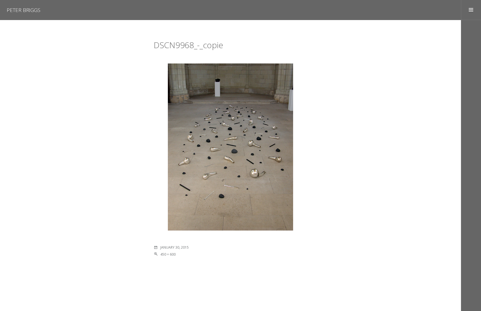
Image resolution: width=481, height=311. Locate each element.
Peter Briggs (23, 10)
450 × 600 (168, 254)
